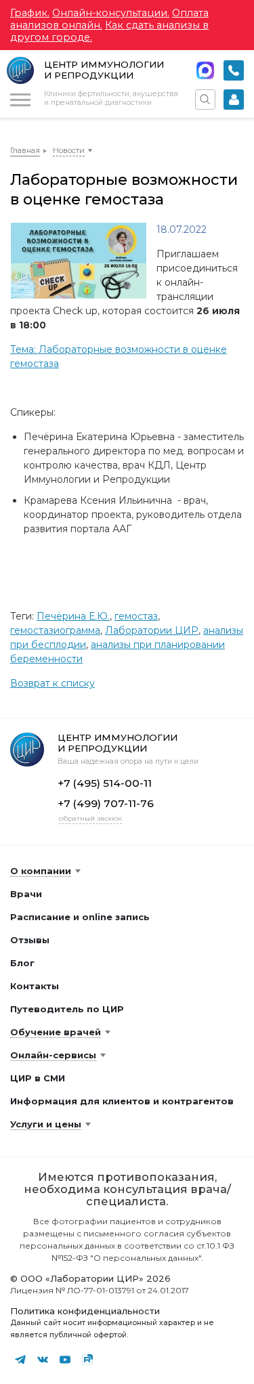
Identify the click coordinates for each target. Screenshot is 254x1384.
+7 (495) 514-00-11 (234, 70)
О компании (40, 870)
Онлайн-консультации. (110, 13)
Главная (25, 150)
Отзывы (29, 939)
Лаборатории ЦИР (151, 630)
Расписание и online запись (80, 916)
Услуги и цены (45, 1124)
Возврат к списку (52, 683)
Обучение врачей (55, 1031)
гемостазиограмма (55, 630)
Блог (22, 962)
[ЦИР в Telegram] (20, 1359)
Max (205, 70)
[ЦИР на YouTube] (65, 1359)
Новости (69, 150)
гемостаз (136, 616)
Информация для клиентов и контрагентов (122, 1101)
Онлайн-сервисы (53, 1055)
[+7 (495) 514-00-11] (234, 70)
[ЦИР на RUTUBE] (87, 1359)
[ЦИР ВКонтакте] (43, 1359)
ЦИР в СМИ (37, 1078)
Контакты (34, 985)
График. (29, 13)
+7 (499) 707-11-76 (106, 803)
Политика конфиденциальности (85, 1310)
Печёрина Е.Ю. (73, 616)
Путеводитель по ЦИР (67, 1008)
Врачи (26, 893)
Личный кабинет (234, 99)
